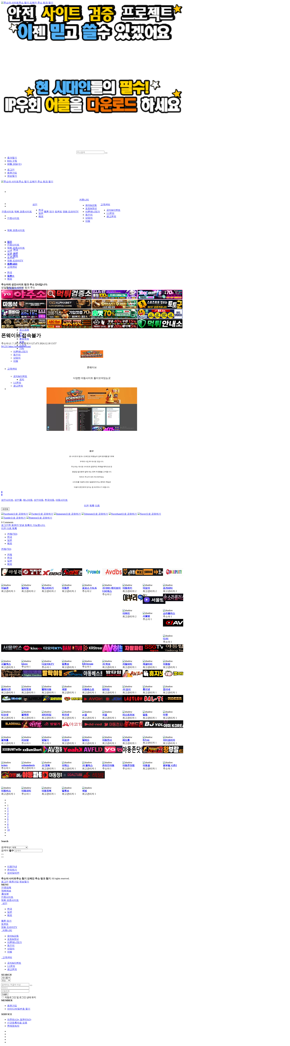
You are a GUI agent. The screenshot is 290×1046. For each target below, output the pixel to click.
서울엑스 (6, 664)
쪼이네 (166, 689)
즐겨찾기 (12, 157)
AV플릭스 (87, 765)
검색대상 (6, 847)
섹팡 (64, 689)
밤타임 (106, 689)
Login (4, 994)
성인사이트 (7, 500)
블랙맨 (25, 714)
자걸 (104, 714)
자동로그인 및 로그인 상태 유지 (20, 997)
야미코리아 (169, 740)
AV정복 (46, 765)
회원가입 (12, 173)
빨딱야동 (46, 689)
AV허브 (106, 664)
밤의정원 (26, 689)
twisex (4, 765)
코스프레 (24, 330)
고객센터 (12, 368)
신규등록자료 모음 (17, 1022)
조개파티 (168, 588)
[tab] (145, 897)
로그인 (10, 169)
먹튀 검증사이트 (16, 230)
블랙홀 (4, 740)
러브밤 (25, 740)
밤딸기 (45, 740)
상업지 (17, 358)
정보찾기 (12, 176)
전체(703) (12, 534)
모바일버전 (13, 873)
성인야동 (39, 500)
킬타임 (25, 588)
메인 (9, 241)
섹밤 (84, 790)
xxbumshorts (28, 765)
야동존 (65, 588)
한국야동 (49, 500)
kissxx (24, 664)
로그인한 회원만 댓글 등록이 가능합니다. (23, 525)
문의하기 (12, 869)
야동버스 (6, 790)
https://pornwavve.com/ (16, 346)
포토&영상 (91, 208)
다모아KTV (48, 664)
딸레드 (85, 740)
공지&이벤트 (20, 376)
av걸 (84, 714)
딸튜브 (65, 790)
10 (8, 830)
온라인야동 (108, 765)
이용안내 (12, 866)
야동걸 (146, 765)
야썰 (15, 361)
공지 (21, 379)
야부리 (126, 613)
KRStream (87, 664)
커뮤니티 (84, 199)
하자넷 (65, 714)
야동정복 (46, 790)
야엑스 (65, 765)
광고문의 (18, 386)
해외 (15, 256)
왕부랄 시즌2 (170, 765)
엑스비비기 (48, 588)
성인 (34, 204)
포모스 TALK (89, 588)
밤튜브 (65, 664)
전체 (9, 554)
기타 (21, 348)
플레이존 (6, 689)
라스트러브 (128, 714)
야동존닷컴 (128, 765)
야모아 (146, 588)
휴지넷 (146, 689)
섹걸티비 (147, 664)
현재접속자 (13, 1026)
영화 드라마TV (71, 211)
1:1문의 (17, 382)
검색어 (7, 850)
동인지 (17, 354)
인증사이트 (13, 218)
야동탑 (166, 664)
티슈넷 (4, 714)
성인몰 (18, 500)
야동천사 (107, 740)
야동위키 (127, 588)
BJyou (146, 740)
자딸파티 (127, 664)
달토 (145, 714)
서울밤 (146, 616)
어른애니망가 (20, 351)
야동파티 (26, 790)
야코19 (65, 740)
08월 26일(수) (14, 164)
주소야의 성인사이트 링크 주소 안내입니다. (24, 284)
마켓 (165, 714)
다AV (166, 638)
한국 (15, 250)
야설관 (4, 588)
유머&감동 (91, 205)
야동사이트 (62, 500)
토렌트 (58, 211)
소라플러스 (169, 613)
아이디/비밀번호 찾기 (18, 1009)
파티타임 (46, 714)
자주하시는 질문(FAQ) (19, 1019)
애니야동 (28, 500)
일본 (41, 213)
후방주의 (24, 339)
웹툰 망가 (49, 211)
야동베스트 (88, 689)
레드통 (126, 740)
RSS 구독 (12, 161)
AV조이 (126, 689)
